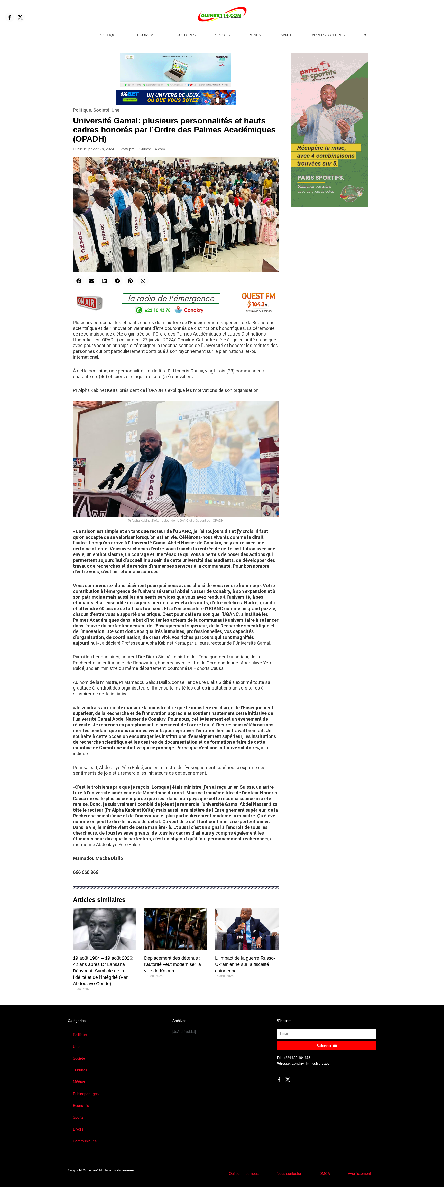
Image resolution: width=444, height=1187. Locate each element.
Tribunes (80, 1070)
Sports (78, 1117)
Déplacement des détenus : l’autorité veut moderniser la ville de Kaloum (172, 964)
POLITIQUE (108, 35)
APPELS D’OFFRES (328, 35)
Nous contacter (289, 1173)
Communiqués (85, 1140)
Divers (78, 1129)
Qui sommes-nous (244, 1173)
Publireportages (86, 1093)
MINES (255, 35)
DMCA (324, 1173)
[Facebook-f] (9, 17)
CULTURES (186, 35)
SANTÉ (286, 35)
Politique (82, 110)
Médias (79, 1081)
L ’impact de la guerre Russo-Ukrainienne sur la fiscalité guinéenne (245, 964)
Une (115, 110)
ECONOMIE (147, 35)
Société (101, 110)
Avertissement (359, 1173)
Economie (81, 1105)
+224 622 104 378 (296, 1058)
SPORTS (222, 35)
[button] (79, 280)
